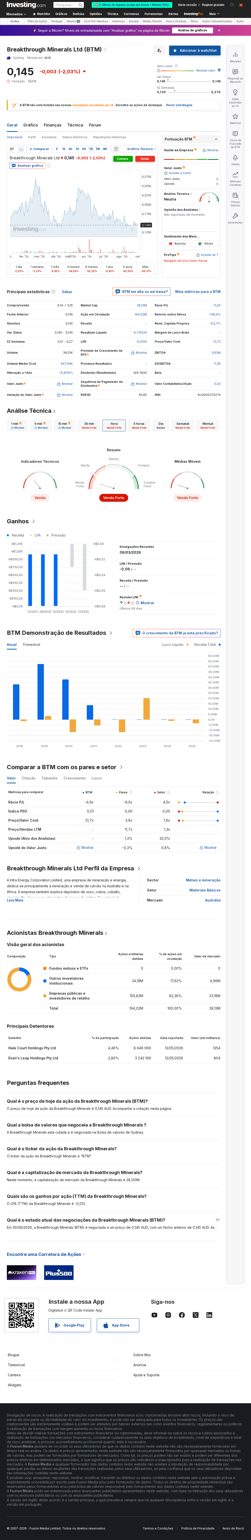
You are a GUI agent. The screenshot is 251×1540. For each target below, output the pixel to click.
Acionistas (49, 137)
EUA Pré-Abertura (96, 21)
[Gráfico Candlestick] (11, 149)
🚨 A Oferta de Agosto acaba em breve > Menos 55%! (132, 5)
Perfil (32, 137)
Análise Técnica (29, 410)
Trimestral (31, 644)
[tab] (17, 425)
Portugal (57, 21)
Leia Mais (15, 900)
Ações (14, 21)
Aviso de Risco (233, 1528)
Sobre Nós (142, 1355)
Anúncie (139, 1365)
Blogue (13, 1355)
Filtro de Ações (37, 21)
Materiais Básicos (205, 890)
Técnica (75, 125)
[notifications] (232, 4)
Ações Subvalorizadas (217, 21)
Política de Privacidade (197, 1528)
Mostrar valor (205, 70)
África (194, 21)
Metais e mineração (203, 880)
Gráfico (30, 125)
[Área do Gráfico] (21, 149)
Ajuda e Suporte (146, 1375)
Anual (12, 644)
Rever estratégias (179, 105)
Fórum (95, 125)
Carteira (14, 1375)
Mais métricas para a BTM (198, 291)
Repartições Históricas (109, 137)
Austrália (213, 900)
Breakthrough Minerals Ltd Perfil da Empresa (70, 868)
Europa (134, 21)
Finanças (53, 125)
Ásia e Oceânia (176, 21)
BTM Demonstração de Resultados (56, 632)
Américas (118, 21)
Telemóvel (16, 1365)
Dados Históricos (75, 137)
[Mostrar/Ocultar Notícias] (116, 149)
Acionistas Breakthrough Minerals (55, 932)
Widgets (14, 1385)
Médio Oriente (152, 21)
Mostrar (87, 847)
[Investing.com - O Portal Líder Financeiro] (26, 4)
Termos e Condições (158, 1528)
